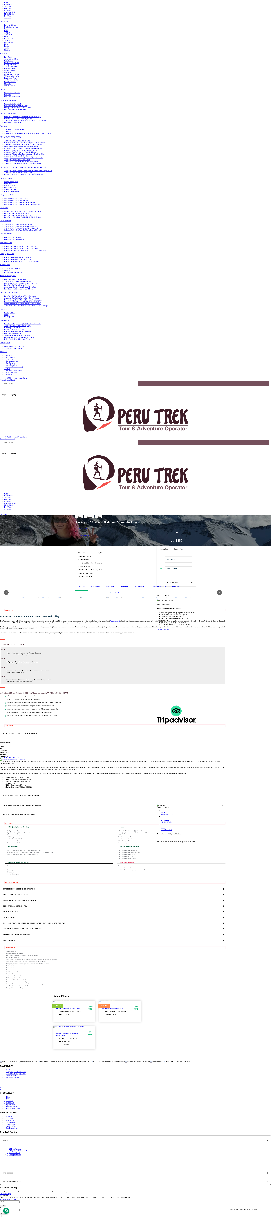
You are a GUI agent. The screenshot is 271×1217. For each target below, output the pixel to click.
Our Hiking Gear (11, 365)
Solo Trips (7, 84)
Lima (6, 36)
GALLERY (81, 587)
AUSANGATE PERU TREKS (15, 130)
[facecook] (3, 1158)
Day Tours (7, 16)
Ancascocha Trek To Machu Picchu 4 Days (20, 246)
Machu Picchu (9, 14)
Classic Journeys (9, 70)
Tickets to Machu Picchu (14, 371)
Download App (5, 1194)
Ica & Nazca (8, 38)
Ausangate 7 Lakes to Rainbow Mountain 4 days (24, 154)
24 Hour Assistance (12, 1070)
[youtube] (4, 392)
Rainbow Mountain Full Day (14, 329)
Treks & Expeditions (11, 59)
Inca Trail (7, 95)
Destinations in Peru (11, 27)
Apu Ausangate (115, 621)
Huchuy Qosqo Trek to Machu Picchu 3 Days (23, 300)
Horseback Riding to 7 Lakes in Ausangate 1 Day (24, 142)
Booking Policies (11, 372)
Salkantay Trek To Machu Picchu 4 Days (20, 226)
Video (99, 517)
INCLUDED (124, 587)
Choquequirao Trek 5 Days (16, 200)
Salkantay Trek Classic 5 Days (18, 281)
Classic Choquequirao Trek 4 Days (68, 1008)
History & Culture (10, 65)
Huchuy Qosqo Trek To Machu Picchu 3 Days (21, 261)
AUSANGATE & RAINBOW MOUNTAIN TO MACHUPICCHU (27, 133)
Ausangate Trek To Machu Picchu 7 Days (20, 173)
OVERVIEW (95, 587)
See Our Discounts (163, 630)
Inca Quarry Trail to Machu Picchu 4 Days (18, 289)
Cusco (6, 29)
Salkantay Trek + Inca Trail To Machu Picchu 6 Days (24, 230)
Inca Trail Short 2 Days (15, 106)
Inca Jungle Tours (10, 187)
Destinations (8, 4)
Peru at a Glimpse (10, 25)
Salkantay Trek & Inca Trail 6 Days (18, 119)
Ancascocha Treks (10, 189)
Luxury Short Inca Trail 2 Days (17, 108)
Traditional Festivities (11, 80)
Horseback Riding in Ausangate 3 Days (20, 150)
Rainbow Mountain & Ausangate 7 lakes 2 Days (23, 174)
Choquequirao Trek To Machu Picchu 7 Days (21, 202)
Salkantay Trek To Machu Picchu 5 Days (21, 228)
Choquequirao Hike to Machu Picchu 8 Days (22, 304)
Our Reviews (10, 363)
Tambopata (8, 34)
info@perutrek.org (12, 1077)
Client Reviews (11, 1122)
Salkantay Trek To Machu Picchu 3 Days (18, 224)
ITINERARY (110, 587)
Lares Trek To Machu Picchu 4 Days (16, 213)
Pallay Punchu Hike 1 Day (17, 339)
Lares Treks (8, 184)
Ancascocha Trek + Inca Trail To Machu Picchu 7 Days (25, 120)
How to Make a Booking (14, 367)
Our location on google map (16, 1074)
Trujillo (6, 48)
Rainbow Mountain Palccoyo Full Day (19, 337)
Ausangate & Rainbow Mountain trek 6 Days (21, 162)
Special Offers (11, 1105)
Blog (8, 1097)
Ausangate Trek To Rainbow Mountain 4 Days (20, 152)
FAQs (8, 369)
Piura (6, 44)
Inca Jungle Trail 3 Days (12, 237)
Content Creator (9, 86)
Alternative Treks (10, 12)
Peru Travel (8, 57)
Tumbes (7, 40)
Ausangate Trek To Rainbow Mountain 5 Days (23, 158)
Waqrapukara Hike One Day (17, 335)
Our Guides (10, 1118)
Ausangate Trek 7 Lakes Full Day (17, 141)
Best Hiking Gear (12, 1128)
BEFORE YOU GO (141, 587)
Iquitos (6, 46)
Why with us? (10, 357)
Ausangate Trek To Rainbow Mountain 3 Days (23, 148)
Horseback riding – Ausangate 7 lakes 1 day (22, 324)
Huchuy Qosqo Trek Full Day (17, 257)
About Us (7, 18)
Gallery (80, 517)
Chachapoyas (8, 42)
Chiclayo (7, 50)
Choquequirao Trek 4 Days (16, 198)
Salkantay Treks (9, 185)
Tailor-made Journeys (13, 361)
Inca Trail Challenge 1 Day (13, 104)
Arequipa (7, 33)
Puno (6, 31)
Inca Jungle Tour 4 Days (14, 239)
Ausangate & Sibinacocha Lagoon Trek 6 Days (23, 163)
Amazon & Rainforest (11, 66)
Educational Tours (10, 78)
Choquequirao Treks (11, 182)
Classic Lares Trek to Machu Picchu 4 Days (22, 211)
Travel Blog (10, 374)
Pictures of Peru (11, 1124)
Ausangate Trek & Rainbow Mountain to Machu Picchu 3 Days (28, 171)
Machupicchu (8, 270)
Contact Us (9, 359)
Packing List (10, 1120)
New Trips (7, 72)
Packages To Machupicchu (13, 272)
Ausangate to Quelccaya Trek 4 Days (18, 156)
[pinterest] (2, 392)
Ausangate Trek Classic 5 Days (17, 160)
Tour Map (89, 517)
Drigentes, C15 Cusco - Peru (16, 1072)
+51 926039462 (166, 821)
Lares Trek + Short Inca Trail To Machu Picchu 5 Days (22, 117)
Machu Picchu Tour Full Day (14, 346)
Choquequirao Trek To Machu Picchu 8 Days (22, 204)
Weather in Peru (11, 1126)
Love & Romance (10, 82)
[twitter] (3, 392)
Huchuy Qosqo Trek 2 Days (17, 259)
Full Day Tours (9, 317)
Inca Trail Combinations (12, 97)
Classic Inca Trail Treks (12, 93)
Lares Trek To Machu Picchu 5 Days (18, 215)
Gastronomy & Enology (12, 74)
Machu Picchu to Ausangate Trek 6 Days (21, 146)
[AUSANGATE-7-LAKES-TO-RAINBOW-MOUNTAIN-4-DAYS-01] (117, 592)
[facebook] (0, 392)
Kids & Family (9, 61)
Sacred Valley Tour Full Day (13, 348)
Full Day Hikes (9, 313)
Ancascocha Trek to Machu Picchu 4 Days (20, 287)
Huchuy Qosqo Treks (11, 191)
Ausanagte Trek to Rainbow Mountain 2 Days (23, 144)
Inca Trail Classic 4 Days (15, 109)
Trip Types (7, 6)
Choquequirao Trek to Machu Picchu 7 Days (21, 283)
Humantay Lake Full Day (12, 328)
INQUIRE (3, 514)
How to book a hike (13, 1108)
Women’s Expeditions (11, 63)
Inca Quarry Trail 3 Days (12, 122)
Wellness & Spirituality (12, 76)
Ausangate (7, 10)
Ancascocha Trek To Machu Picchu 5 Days (21, 248)
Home (6, 2)
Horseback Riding (10, 68)
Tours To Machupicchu (12, 268)
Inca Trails (7, 8)
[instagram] (5, 392)
